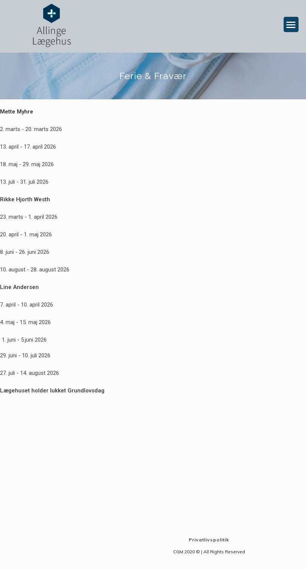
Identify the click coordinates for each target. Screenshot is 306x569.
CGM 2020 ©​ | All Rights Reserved (209, 551)
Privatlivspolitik (209, 539)
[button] (291, 24)
